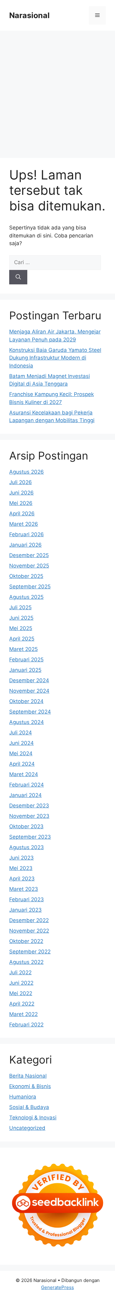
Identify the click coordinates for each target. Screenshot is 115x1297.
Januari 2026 (25, 545)
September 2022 (30, 952)
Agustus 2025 (26, 597)
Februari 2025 (26, 659)
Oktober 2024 (26, 701)
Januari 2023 (25, 910)
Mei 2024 (21, 753)
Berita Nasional (28, 1076)
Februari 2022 (26, 1025)
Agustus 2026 (26, 472)
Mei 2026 (21, 503)
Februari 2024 (26, 785)
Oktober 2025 (26, 576)
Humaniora (22, 1097)
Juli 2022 (20, 972)
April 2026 (22, 513)
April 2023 (22, 879)
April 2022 (21, 1004)
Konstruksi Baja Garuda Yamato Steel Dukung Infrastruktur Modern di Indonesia (55, 358)
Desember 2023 (29, 805)
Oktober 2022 (26, 941)
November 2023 (29, 816)
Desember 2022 (29, 920)
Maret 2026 (23, 524)
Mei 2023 (21, 868)
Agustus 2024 (26, 722)
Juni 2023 (21, 858)
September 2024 (30, 712)
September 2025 (30, 586)
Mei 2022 (20, 993)
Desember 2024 (29, 680)
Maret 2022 (23, 1014)
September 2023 (30, 837)
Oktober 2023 (26, 826)
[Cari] (18, 277)
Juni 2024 (21, 743)
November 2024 (29, 691)
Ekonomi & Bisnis (30, 1086)
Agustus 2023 (26, 847)
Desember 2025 (29, 555)
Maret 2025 (23, 649)
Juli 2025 (20, 607)
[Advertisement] (57, 91)
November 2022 (29, 931)
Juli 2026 (20, 482)
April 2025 (21, 639)
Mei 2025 (20, 628)
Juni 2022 (21, 983)
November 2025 (29, 566)
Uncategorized (27, 1128)
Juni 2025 (21, 618)
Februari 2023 (26, 899)
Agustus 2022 (26, 962)
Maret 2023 (23, 889)
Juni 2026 (21, 493)
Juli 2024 (20, 732)
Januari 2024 (25, 795)
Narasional (29, 15)
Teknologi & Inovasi (32, 1117)
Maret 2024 (23, 774)
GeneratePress (57, 1287)
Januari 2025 (25, 670)
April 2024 (22, 764)
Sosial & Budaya (29, 1107)
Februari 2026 (26, 534)
